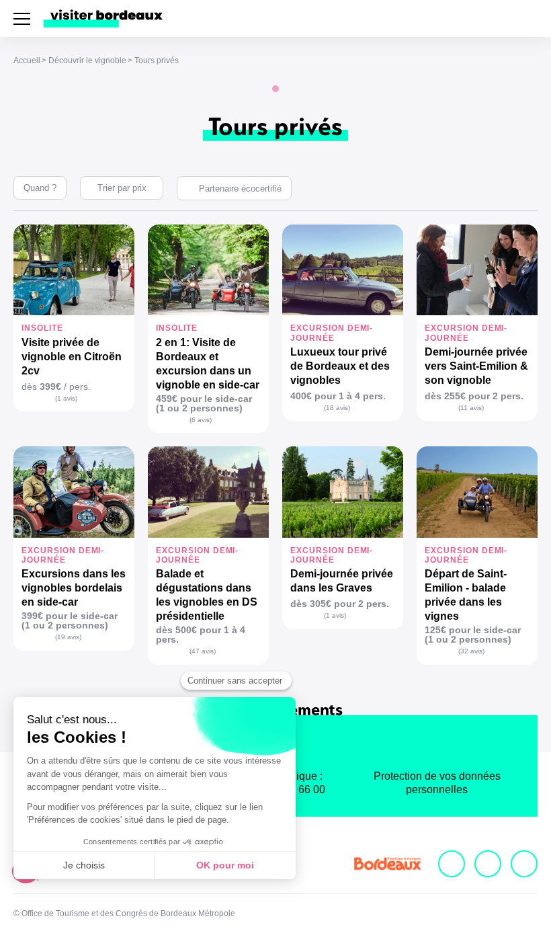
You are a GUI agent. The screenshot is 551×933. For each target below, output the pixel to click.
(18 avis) (337, 407)
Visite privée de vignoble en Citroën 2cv (72, 356)
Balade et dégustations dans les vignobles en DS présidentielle (206, 595)
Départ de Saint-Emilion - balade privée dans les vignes (466, 595)
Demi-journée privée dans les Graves (341, 581)
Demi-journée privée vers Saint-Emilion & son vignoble (476, 366)
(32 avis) (471, 651)
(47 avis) (202, 651)
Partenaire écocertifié (240, 189)
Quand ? (40, 188)
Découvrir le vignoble (87, 60)
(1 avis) (66, 398)
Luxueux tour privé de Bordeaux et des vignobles (340, 366)
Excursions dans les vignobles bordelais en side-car (74, 588)
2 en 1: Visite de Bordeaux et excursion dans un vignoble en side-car (207, 364)
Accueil (26, 60)
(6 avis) (200, 419)
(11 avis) (471, 407)
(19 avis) (68, 637)
